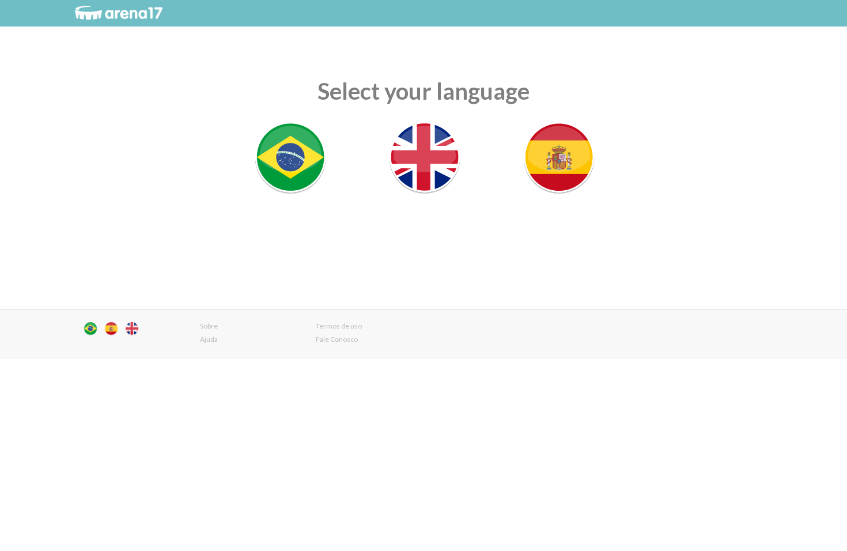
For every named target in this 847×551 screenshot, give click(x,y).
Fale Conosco (337, 339)
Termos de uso (339, 326)
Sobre (209, 326)
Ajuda (209, 339)
